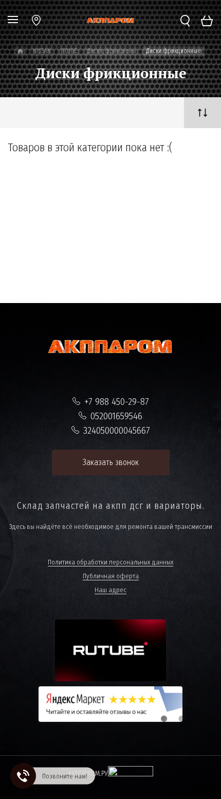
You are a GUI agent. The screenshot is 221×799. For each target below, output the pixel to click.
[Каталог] (20, 51)
